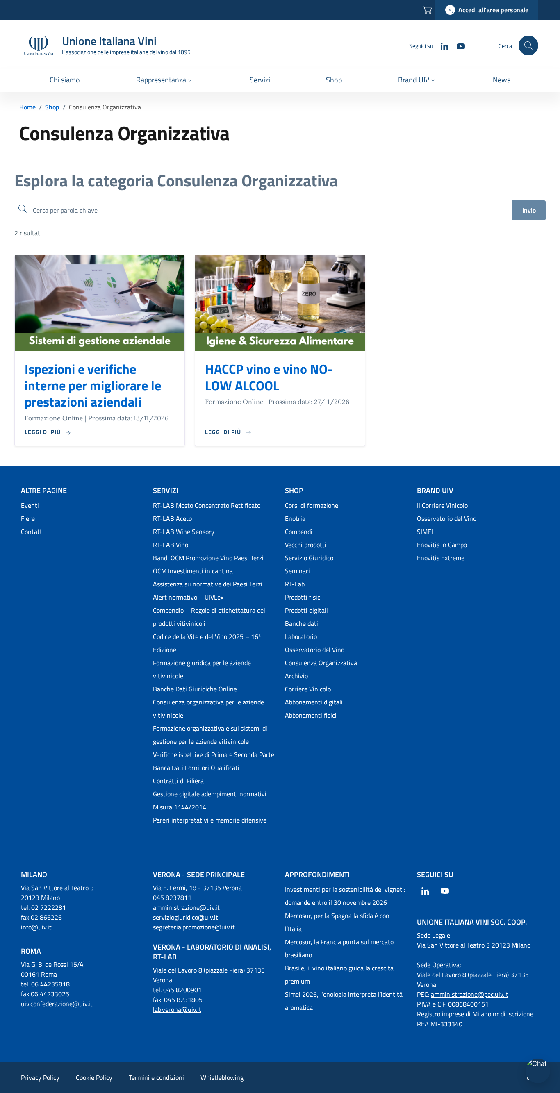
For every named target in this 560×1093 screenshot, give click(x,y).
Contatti (32, 531)
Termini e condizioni (156, 1077)
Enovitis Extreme (440, 558)
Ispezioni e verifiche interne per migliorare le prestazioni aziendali (93, 385)
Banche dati (301, 623)
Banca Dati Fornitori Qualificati (196, 768)
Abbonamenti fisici (311, 715)
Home (27, 107)
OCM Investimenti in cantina (193, 571)
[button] (164, 80)
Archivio (296, 676)
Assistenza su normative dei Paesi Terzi (207, 584)
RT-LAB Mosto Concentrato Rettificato (206, 505)
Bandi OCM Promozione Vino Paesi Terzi (208, 558)
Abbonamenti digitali (314, 702)
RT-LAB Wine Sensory (183, 531)
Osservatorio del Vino (314, 649)
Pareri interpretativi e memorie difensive (209, 820)
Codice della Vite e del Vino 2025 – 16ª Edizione (207, 643)
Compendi (298, 531)
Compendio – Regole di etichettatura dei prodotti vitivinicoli (209, 616)
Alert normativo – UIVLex (188, 597)
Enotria (295, 518)
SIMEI (425, 531)
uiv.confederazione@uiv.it (57, 1004)
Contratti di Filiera (178, 781)
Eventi (30, 505)
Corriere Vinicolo (308, 689)
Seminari (297, 571)
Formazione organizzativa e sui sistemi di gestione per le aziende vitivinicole (210, 734)
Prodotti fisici (303, 597)
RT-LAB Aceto (172, 518)
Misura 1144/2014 (179, 807)
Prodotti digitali (306, 610)
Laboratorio (301, 636)
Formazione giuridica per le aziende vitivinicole (202, 669)
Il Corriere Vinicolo (442, 505)
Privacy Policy (40, 1077)
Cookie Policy (94, 1077)
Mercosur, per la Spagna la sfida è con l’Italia (337, 922)
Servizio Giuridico (309, 558)
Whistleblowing (222, 1077)
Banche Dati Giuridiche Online (195, 689)
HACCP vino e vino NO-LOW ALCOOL (269, 377)
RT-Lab (295, 584)
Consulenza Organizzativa (321, 663)
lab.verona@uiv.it (177, 1009)
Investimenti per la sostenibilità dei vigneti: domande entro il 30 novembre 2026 (345, 895)
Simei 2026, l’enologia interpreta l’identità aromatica (344, 1000)
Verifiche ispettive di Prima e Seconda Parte (213, 754)
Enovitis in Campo (442, 545)
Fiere (28, 518)
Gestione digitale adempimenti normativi (209, 794)
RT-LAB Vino (170, 545)
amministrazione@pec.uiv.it (469, 994)
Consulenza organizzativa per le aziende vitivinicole (208, 708)
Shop (52, 107)
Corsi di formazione (311, 505)
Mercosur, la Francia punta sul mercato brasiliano (339, 948)
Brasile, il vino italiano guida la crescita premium (339, 974)
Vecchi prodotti (305, 545)
